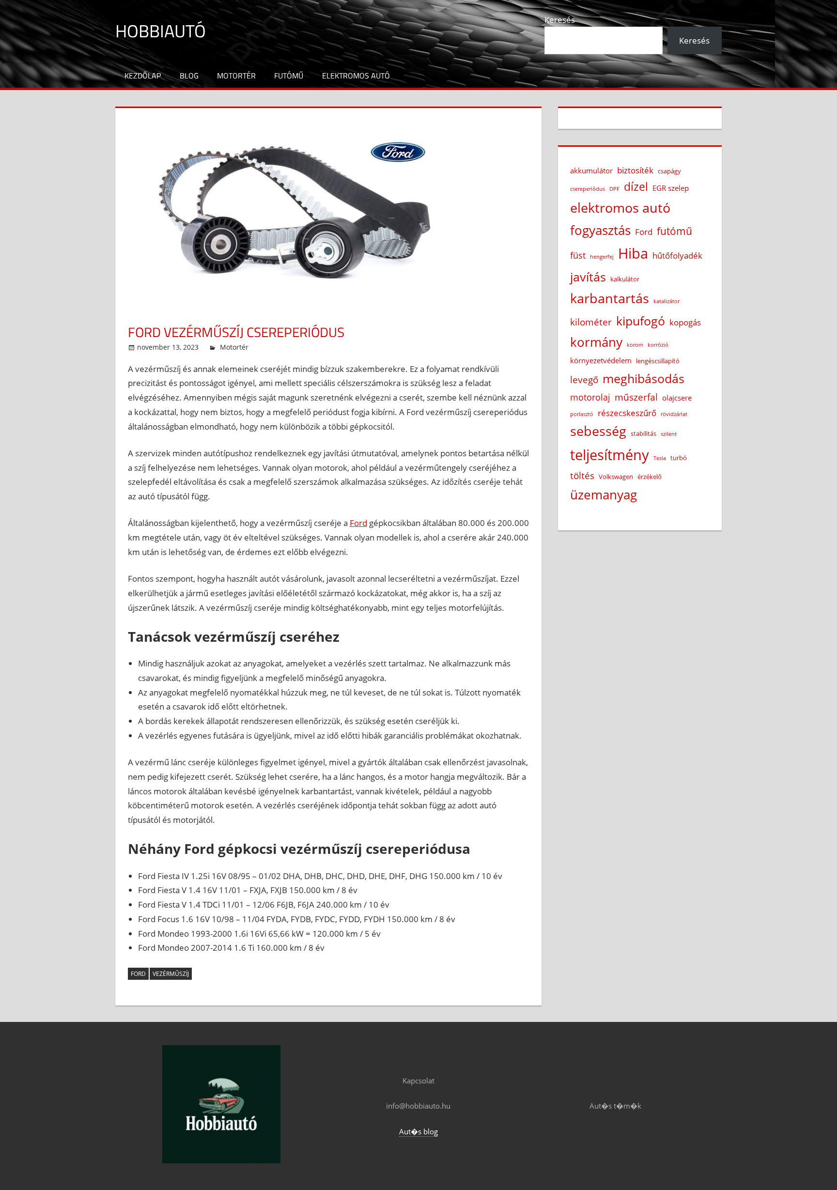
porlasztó (581, 414)
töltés (582, 475)
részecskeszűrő (627, 412)
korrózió (658, 344)
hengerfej (602, 256)
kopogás (685, 322)
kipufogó (640, 320)
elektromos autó (620, 207)
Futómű (288, 75)
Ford (358, 522)
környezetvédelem (601, 360)
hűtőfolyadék (677, 255)
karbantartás (609, 298)
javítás (588, 276)
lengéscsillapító (658, 360)
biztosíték (635, 170)
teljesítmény (609, 454)
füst (578, 255)
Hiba (633, 253)
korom (635, 344)
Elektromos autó (356, 75)
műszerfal (636, 396)
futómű (674, 231)
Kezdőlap (142, 75)
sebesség (598, 431)
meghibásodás (643, 378)
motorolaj (590, 397)
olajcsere (677, 397)
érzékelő (649, 476)
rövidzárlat (674, 414)
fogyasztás (600, 230)
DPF (614, 188)
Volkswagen (616, 476)
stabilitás (643, 433)
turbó (678, 457)
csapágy (669, 171)
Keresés (559, 19)
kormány (596, 342)
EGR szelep (670, 188)
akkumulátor (591, 170)
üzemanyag (603, 494)
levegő (584, 379)
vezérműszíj (171, 974)
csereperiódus (587, 188)
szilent (669, 434)
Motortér (236, 75)
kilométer (591, 321)
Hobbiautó (160, 30)
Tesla (659, 458)
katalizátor (666, 301)
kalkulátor (624, 279)
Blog (189, 75)
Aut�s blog (418, 1131)
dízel (636, 186)
